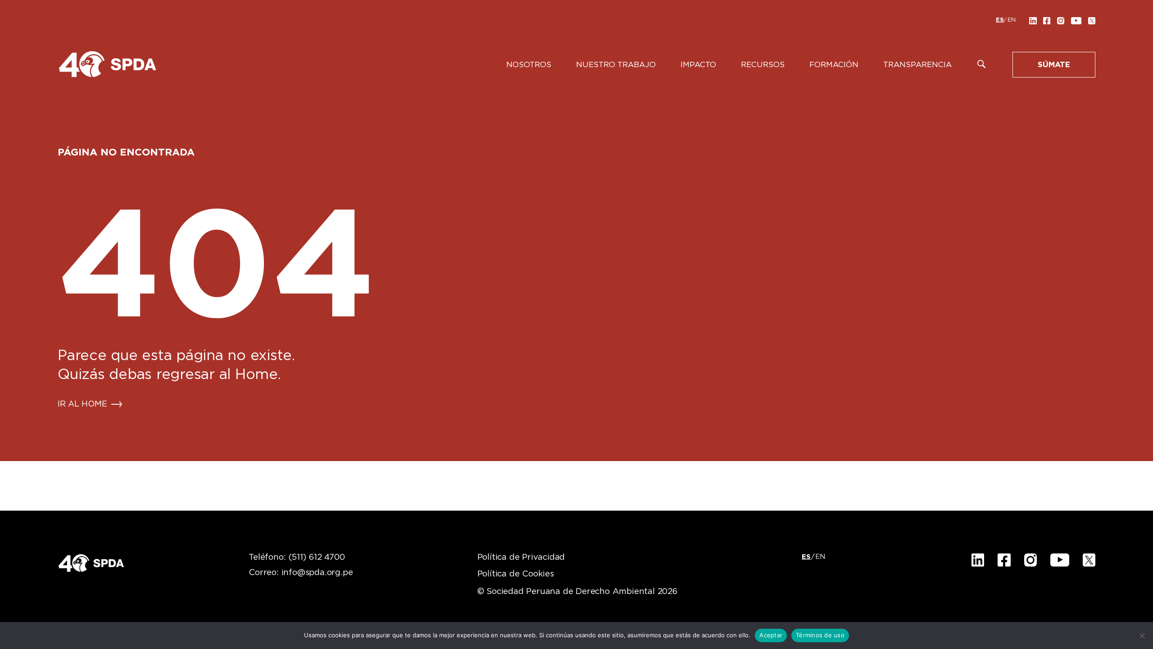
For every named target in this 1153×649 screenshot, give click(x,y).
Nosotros (528, 65)
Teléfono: (297, 557)
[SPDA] (107, 64)
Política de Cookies (515, 574)
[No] (1141, 635)
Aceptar (770, 635)
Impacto (698, 65)
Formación (833, 65)
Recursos (763, 65)
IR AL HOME (82, 404)
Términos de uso (820, 635)
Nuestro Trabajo (616, 65)
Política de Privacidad (521, 557)
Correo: (301, 573)
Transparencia (917, 65)
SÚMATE (1054, 65)
